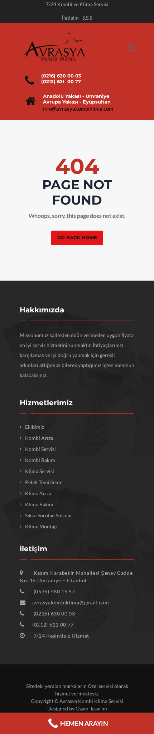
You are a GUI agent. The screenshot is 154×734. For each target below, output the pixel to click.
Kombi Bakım (40, 460)
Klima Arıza (38, 493)
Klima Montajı (41, 526)
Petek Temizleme (43, 482)
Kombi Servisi (40, 449)
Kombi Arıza (39, 438)
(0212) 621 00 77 (61, 81)
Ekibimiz (34, 427)
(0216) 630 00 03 (61, 76)
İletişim (70, 18)
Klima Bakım (39, 504)
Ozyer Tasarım (91, 708)
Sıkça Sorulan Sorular (48, 515)
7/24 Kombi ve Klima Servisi (77, 4)
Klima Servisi (39, 471)
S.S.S (87, 18)
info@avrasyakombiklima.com (78, 108)
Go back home (77, 237)
